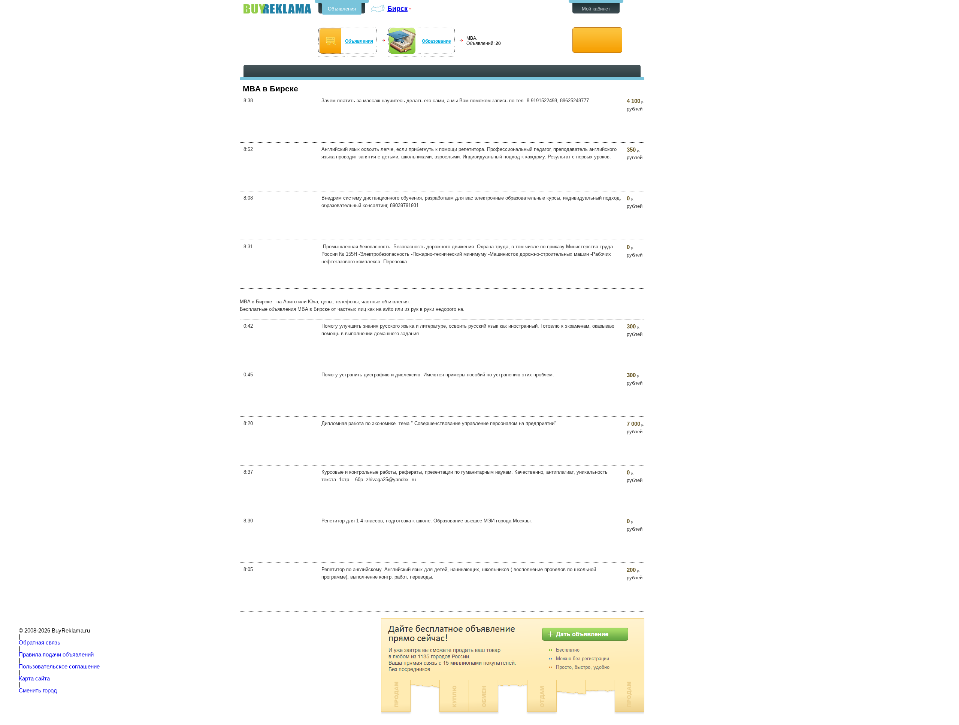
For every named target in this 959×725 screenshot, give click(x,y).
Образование (436, 41)
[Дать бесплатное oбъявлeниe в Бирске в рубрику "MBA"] (597, 40)
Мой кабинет (596, 9)
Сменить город (38, 691)
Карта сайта (34, 679)
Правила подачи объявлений (56, 655)
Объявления (342, 9)
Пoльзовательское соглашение (59, 667)
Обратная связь (39, 643)
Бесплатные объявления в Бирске (277, 8)
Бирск (397, 8)
